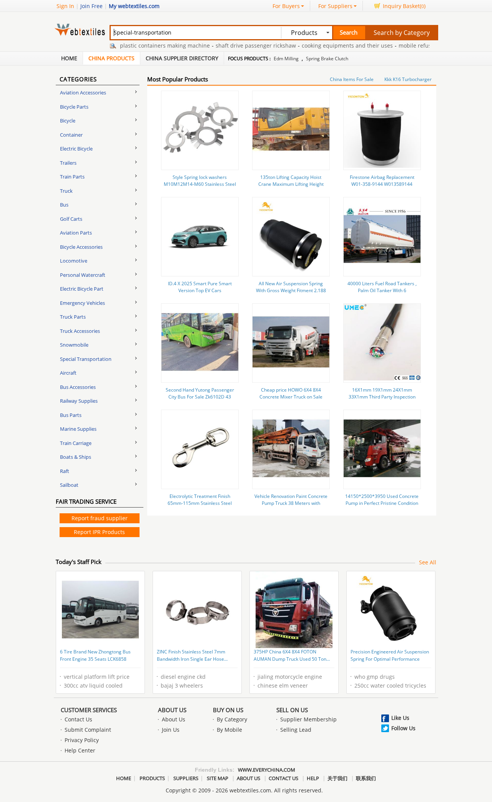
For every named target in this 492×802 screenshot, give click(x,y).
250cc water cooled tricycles (390, 685)
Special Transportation (85, 359)
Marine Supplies (78, 428)
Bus (64, 204)
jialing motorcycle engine (290, 676)
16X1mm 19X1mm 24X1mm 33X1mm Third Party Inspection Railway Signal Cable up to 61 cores (382, 400)
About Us (172, 710)
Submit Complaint (88, 729)
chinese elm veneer (283, 685)
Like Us (400, 717)
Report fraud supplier (99, 518)
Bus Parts (70, 415)
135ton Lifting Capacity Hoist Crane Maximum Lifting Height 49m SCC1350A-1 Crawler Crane (291, 184)
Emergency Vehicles (82, 302)
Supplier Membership (308, 719)
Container (71, 134)
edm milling (286, 58)
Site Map (217, 778)
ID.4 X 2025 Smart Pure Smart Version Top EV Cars (200, 287)
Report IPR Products (99, 532)
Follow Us (403, 728)
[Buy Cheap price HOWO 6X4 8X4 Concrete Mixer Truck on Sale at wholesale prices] (291, 378)
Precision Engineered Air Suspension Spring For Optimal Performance (390, 655)
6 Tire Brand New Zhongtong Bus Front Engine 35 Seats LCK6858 (95, 655)
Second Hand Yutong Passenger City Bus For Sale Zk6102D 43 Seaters (200, 397)
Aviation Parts (76, 232)
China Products (111, 58)
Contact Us (78, 719)
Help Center (80, 750)
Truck (66, 190)
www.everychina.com (266, 769)
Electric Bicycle (76, 148)
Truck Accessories (80, 330)
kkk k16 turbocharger (408, 79)
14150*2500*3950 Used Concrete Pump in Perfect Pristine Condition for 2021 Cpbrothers (382, 503)
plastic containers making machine (153, 45)
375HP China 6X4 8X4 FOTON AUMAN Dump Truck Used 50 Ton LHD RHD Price (290, 656)
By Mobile (229, 729)
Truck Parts (73, 316)
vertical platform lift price (97, 676)
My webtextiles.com (134, 6)
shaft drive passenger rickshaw (243, 45)
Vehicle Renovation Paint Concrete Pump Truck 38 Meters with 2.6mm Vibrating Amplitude (290, 503)
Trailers (68, 162)
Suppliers (185, 778)
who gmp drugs (374, 676)
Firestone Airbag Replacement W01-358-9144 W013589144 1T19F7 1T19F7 (382, 184)
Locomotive (73, 260)
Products (152, 778)
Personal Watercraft (82, 274)
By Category (232, 719)
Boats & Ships (75, 456)
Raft (64, 471)
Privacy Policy (82, 740)
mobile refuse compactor (418, 45)
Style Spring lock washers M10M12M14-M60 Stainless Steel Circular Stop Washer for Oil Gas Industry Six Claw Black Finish (200, 187)
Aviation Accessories (83, 92)
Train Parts (72, 176)
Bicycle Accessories (81, 246)
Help (313, 778)
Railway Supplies (79, 400)
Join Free (91, 6)
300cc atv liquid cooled (93, 685)
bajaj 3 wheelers (182, 685)
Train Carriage (75, 443)
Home (69, 58)
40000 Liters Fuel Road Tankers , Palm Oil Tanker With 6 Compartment (382, 290)
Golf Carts (71, 218)
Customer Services (89, 710)
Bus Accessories (78, 387)
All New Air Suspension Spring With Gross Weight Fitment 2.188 (291, 287)
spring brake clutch (327, 58)
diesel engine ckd (183, 676)
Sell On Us (292, 710)
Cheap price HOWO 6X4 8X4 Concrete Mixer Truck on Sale (290, 393)
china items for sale (352, 79)
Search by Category (402, 32)
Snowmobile (74, 344)
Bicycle (67, 120)
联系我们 (366, 778)
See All (427, 562)
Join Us (171, 729)
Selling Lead (295, 729)
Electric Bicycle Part (81, 288)
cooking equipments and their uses (335, 45)
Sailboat (69, 484)
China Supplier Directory (182, 58)
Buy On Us (228, 710)
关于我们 (337, 778)
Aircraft (68, 372)
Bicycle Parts (74, 106)
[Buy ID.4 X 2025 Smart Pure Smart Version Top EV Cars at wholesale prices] (199, 272)
